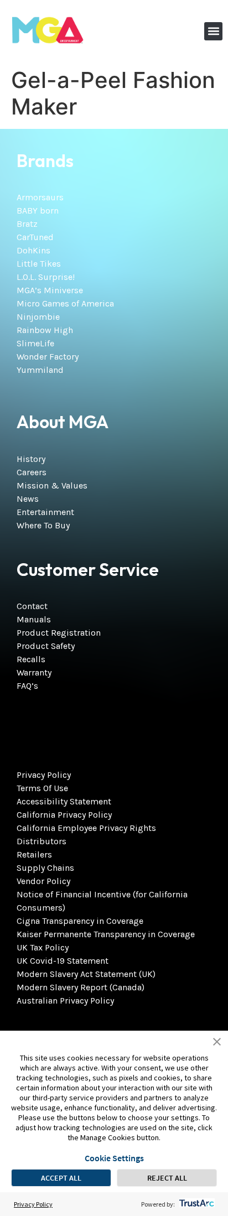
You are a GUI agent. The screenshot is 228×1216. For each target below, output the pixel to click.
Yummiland (40, 370)
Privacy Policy (44, 775)
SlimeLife (35, 343)
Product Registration (59, 632)
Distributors (41, 841)
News (28, 498)
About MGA (62, 421)
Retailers (34, 854)
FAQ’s (27, 685)
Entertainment (45, 512)
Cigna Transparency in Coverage (80, 921)
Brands (45, 160)
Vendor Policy (43, 881)
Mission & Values (52, 485)
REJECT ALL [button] (167, 1178)
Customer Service (88, 569)
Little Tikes (39, 263)
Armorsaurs (40, 197)
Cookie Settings (114, 1157)
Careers (31, 472)
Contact (32, 606)
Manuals (34, 619)
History (31, 459)
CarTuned (35, 237)
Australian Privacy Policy (65, 1000)
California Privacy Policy (64, 814)
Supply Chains (45, 867)
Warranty (34, 672)
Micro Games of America (65, 303)
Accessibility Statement (64, 801)
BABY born (38, 210)
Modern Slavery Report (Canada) (80, 987)
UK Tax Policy (43, 947)
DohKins (33, 250)
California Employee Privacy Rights (86, 828)
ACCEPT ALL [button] (61, 1178)
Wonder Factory (48, 356)
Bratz (27, 224)
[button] (213, 31)
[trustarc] (195, 1204)
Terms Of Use (42, 788)
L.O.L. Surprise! (46, 277)
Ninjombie (38, 316)
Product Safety (46, 646)
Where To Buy (43, 525)
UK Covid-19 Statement (62, 960)
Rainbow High (45, 330)
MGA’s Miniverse (50, 290)
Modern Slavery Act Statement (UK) (86, 974)
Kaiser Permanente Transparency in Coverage (106, 934)
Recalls (31, 659)
